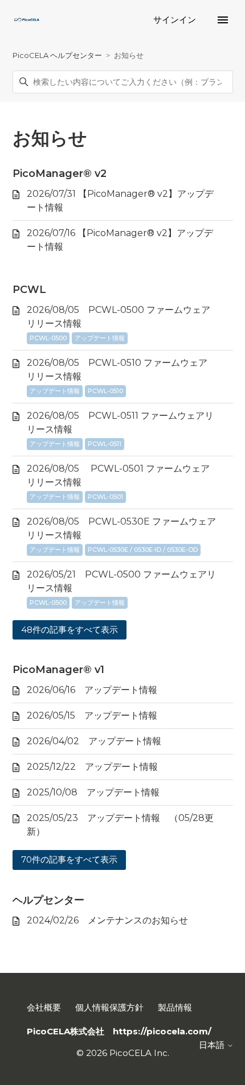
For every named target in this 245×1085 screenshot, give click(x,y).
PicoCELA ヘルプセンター (57, 55)
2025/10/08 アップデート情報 (93, 792)
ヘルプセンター (48, 900)
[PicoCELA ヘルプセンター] (27, 20)
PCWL (29, 289)
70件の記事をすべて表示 (69, 859)
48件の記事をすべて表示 (69, 629)
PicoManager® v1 (58, 669)
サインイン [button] (175, 19)
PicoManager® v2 (60, 173)
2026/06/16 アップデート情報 (92, 689)
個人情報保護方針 (109, 1007)
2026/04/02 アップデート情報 (94, 741)
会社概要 (44, 1007)
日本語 (213, 1045)
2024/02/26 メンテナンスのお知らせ (107, 920)
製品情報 (175, 1007)
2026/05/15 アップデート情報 (92, 715)
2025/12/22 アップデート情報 (92, 766)
